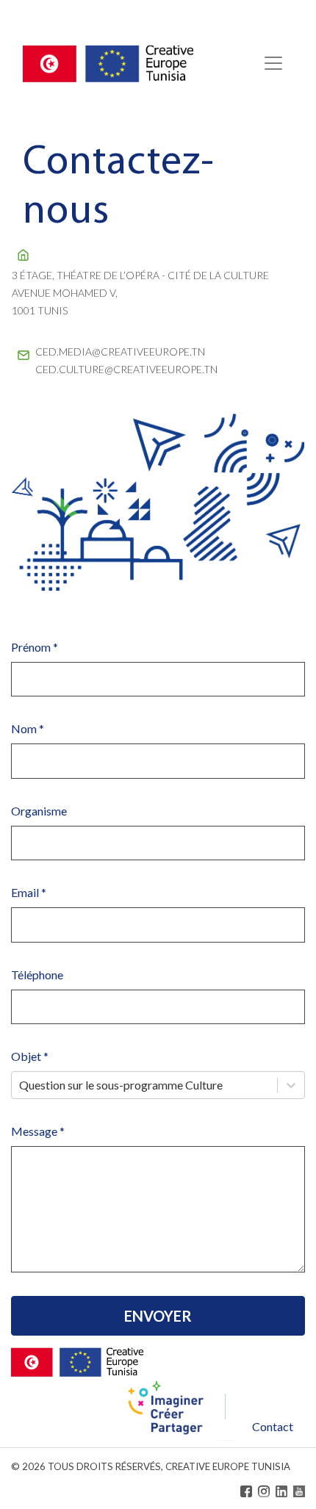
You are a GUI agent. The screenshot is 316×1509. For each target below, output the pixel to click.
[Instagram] (264, 1491)
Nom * (27, 728)
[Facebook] (246, 1491)
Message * (38, 1131)
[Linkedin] (281, 1491)
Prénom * (34, 647)
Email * (28, 892)
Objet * (30, 1056)
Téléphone (37, 975)
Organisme (39, 811)
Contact (272, 1426)
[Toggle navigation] (273, 63)
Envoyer (158, 1316)
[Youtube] (299, 1491)
